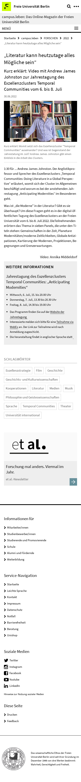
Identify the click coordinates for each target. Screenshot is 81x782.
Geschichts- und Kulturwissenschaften (32, 379)
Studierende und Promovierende (26, 540)
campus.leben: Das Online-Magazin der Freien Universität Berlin (38, 19)
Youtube (14, 679)
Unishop (12, 635)
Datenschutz (14, 610)
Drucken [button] (12, 714)
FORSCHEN (51, 38)
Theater (65, 406)
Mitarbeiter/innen (17, 527)
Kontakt (12, 597)
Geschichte (55, 370)
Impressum (13, 603)
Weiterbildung (15, 559)
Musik (69, 388)
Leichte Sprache (17, 591)
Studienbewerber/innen (21, 534)
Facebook (15, 673)
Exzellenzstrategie (18, 370)
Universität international (23, 415)
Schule (11, 546)
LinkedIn (14, 686)
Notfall (11, 616)
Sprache (11, 406)
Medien (54, 388)
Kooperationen (16, 388)
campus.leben (29, 38)
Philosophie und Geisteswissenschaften (32, 397)
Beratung (12, 629)
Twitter (13, 660)
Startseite (10, 38)
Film (39, 370)
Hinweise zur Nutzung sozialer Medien (24, 694)
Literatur (38, 388)
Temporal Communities (39, 406)
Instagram (15, 667)
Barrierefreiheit (16, 622)
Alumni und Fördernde (20, 553)
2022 (66, 38)
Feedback (13, 721)
